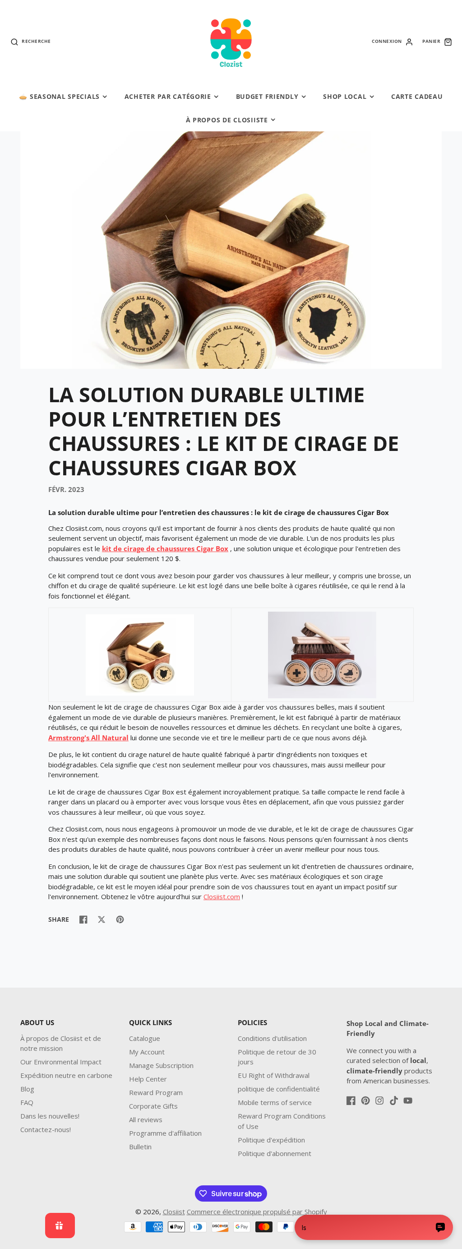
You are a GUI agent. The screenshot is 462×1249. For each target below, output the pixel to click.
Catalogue (144, 1038)
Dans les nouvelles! (49, 1115)
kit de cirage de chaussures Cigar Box (165, 548)
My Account (147, 1051)
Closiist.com (221, 896)
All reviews (145, 1119)
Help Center (148, 1078)
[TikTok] (393, 1100)
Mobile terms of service (275, 1102)
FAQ (26, 1102)
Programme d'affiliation (165, 1133)
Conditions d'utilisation (272, 1038)
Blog (27, 1088)
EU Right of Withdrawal (274, 1075)
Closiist (174, 1211)
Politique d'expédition (271, 1139)
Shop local (344, 96)
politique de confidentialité (279, 1088)
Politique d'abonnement (274, 1153)
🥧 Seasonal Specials (59, 96)
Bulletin (140, 1146)
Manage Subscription (161, 1065)
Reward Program (156, 1092)
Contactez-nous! (45, 1129)
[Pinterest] (365, 1100)
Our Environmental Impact (61, 1061)
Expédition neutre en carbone (66, 1075)
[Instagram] (379, 1100)
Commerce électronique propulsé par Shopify (257, 1211)
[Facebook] (351, 1100)
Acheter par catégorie (168, 96)
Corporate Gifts (153, 1105)
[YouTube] (407, 1100)
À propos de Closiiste (227, 120)
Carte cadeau (417, 96)
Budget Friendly (267, 96)
